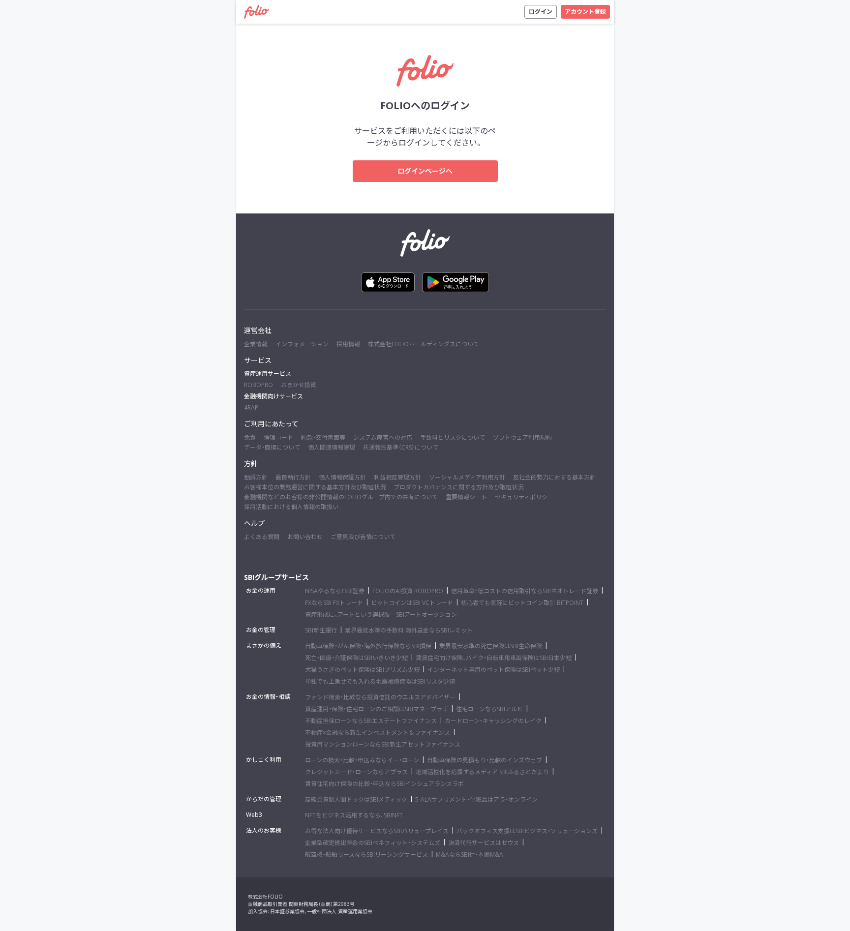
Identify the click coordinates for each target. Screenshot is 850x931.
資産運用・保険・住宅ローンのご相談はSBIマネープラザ (376, 709)
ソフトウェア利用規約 (522, 437)
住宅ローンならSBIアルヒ (489, 709)
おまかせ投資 (298, 385)
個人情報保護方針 (342, 477)
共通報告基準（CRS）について (400, 447)
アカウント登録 (585, 11)
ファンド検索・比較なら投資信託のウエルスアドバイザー (380, 697)
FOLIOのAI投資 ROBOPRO (407, 591)
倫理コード (278, 437)
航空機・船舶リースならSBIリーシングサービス (366, 854)
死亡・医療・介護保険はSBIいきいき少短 (356, 658)
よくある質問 (261, 537)
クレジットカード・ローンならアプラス (356, 772)
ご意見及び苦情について (363, 537)
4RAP (251, 407)
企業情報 (256, 344)
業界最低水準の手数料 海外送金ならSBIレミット (409, 630)
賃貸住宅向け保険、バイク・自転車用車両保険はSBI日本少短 (494, 658)
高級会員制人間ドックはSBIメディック (356, 799)
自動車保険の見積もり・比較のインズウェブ (484, 760)
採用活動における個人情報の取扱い (291, 507)
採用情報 (348, 344)
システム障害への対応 (382, 437)
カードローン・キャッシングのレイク (493, 721)
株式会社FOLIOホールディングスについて (423, 344)
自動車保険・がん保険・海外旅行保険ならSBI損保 (368, 646)
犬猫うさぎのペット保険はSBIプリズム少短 (362, 669)
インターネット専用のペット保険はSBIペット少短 (493, 669)
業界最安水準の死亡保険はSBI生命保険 (490, 646)
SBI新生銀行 (321, 630)
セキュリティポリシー (524, 497)
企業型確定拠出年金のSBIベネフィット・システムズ (372, 843)
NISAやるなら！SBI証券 (334, 591)
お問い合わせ (305, 537)
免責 (250, 437)
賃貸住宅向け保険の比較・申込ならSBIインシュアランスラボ (384, 784)
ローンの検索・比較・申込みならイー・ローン (362, 760)
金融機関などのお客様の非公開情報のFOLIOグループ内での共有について (341, 497)
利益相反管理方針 (397, 477)
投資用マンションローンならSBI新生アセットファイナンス (382, 744)
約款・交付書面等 (323, 437)
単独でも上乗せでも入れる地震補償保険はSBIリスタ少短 (380, 681)
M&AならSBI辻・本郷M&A (469, 854)
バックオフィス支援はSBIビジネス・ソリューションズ (527, 831)
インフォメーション (302, 344)
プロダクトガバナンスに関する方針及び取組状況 (458, 487)
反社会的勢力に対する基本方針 (554, 477)
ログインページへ (425, 171)
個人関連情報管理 (331, 447)
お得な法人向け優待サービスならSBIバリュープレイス (377, 831)
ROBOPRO (258, 385)
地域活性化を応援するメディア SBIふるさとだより (482, 772)
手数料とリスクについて (452, 437)
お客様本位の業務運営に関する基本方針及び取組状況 (315, 487)
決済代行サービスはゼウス (483, 843)
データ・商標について (272, 447)
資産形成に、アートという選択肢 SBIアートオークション (381, 614)
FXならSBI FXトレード (334, 603)
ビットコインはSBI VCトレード (412, 603)
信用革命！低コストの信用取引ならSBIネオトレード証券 (524, 591)
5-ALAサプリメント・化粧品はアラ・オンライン (476, 799)
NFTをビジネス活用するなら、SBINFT (354, 815)
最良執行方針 (293, 477)
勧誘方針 (256, 477)
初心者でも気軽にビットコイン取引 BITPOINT (522, 603)
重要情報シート (466, 497)
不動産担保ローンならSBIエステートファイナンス (371, 721)
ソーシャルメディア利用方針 (467, 477)
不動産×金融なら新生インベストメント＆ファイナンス (377, 732)
